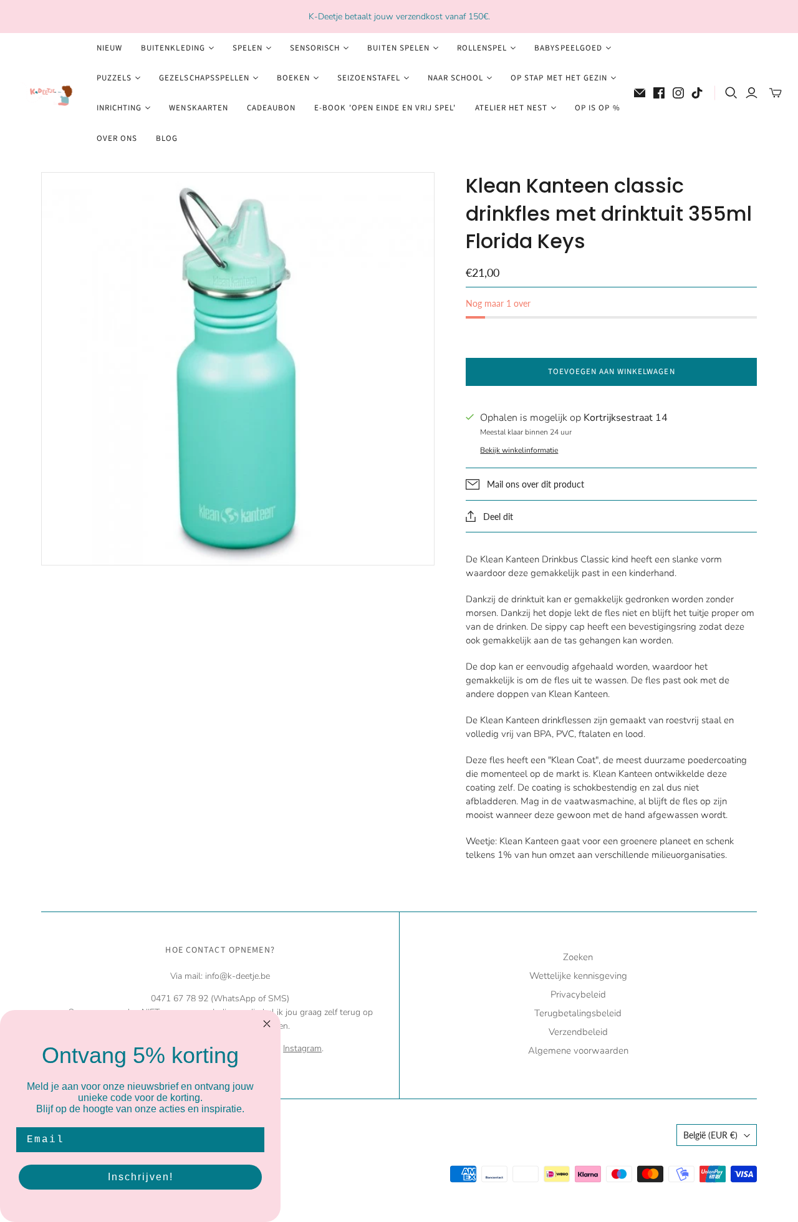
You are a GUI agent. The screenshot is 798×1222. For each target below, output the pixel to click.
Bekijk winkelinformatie (519, 450)
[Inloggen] (751, 93)
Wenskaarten (198, 107)
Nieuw (109, 48)
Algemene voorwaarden (578, 1050)
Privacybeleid (578, 994)
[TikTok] (697, 93)
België (710, 1135)
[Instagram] (678, 93)
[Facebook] (659, 93)
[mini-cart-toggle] (776, 93)
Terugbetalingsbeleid (578, 1013)
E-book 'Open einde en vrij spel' (385, 107)
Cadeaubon (271, 107)
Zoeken (578, 957)
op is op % (597, 107)
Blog (167, 138)
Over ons (117, 138)
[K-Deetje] (47, 93)
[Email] (639, 93)
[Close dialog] (266, 1023)
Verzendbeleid (578, 1032)
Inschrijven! (140, 1176)
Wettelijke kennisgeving (578, 975)
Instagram (302, 1048)
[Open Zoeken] (731, 93)
